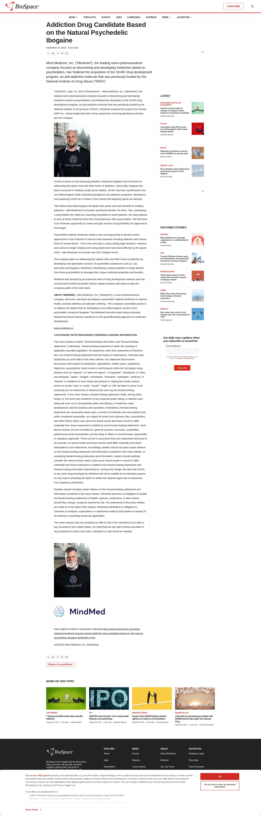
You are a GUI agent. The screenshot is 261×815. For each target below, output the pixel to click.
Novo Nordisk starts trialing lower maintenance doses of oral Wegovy (174, 171)
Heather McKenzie (167, 116)
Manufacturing (139, 713)
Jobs (119, 17)
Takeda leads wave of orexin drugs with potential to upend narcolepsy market (173, 277)
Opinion (164, 234)
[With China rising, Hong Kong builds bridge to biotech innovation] (198, 295)
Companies (133, 17)
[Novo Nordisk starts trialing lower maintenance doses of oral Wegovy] (198, 171)
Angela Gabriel (76, 722)
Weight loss (166, 166)
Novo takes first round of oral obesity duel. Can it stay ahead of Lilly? (174, 314)
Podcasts (90, 17)
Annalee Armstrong (167, 301)
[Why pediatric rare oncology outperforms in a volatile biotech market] (198, 239)
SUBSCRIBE (233, 6)
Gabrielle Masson (166, 135)
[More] (77, 17)
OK (219, 776)
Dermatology (182, 713)
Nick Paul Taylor (166, 177)
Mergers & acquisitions (60, 664)
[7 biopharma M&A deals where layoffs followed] (66, 698)
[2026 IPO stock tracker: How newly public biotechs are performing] (109, 698)
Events (105, 17)
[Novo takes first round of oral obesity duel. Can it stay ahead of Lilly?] (198, 314)
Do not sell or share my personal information (219, 785)
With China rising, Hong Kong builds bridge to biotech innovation (173, 295)
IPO (90, 713)
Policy (163, 124)
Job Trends (52, 713)
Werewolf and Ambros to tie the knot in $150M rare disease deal (174, 152)
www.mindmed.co (63, 328)
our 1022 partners (42, 775)
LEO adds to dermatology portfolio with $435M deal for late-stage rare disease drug (194, 719)
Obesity (164, 309)
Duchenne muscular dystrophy (170, 104)
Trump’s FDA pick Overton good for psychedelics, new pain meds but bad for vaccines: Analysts (174, 258)
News (72, 17)
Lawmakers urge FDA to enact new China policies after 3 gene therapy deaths (174, 129)
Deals (163, 148)
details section (118, 802)
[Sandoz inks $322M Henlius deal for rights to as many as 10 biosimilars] (152, 698)
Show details (32, 809)
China (163, 290)
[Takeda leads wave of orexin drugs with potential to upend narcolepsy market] (198, 277)
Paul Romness (165, 245)
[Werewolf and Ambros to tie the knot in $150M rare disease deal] (198, 153)
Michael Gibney (166, 157)
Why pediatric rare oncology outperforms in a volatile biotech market (174, 240)
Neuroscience (167, 272)
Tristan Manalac (166, 320)
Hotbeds (151, 17)
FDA (162, 253)
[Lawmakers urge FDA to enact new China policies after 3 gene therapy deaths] (198, 129)
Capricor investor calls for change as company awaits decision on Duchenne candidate (174, 110)
